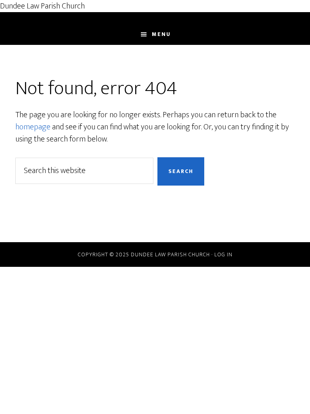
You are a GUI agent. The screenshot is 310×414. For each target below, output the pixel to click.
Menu (161, 34)
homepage (32, 127)
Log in (223, 254)
